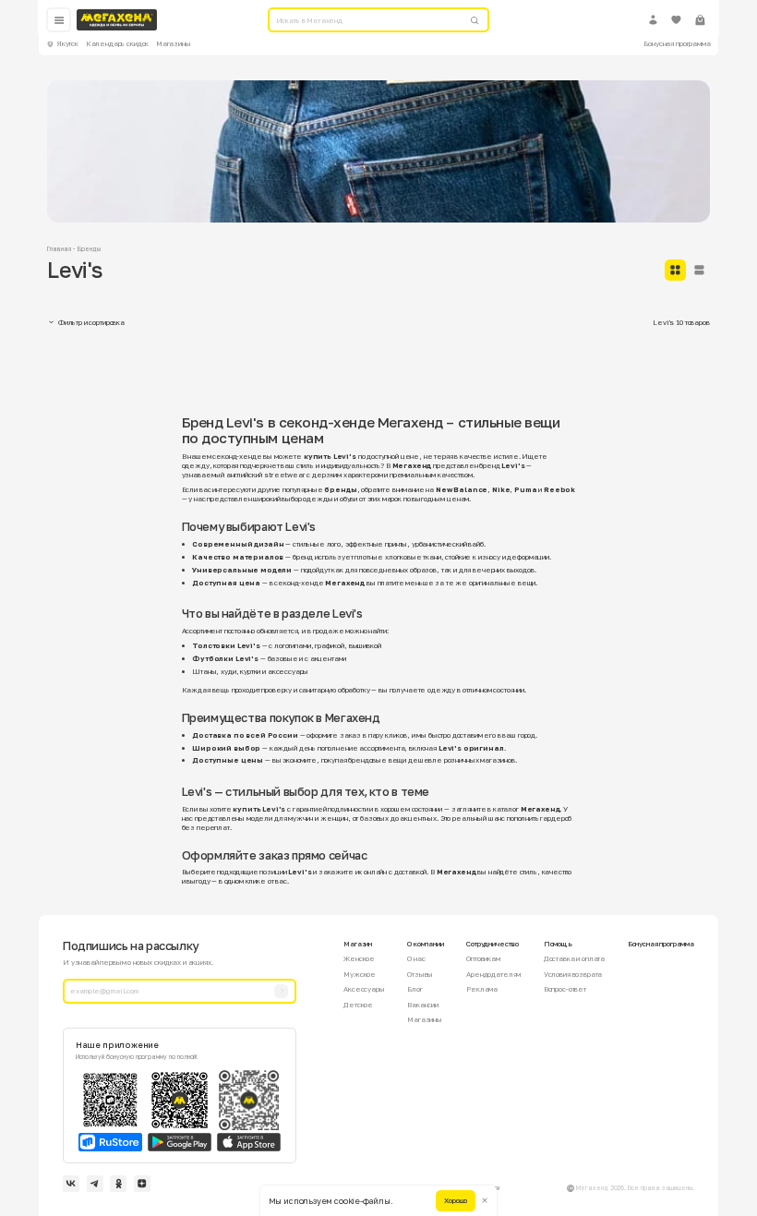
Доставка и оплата (574, 958)
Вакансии (423, 1004)
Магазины (173, 43)
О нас (416, 958)
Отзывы (420, 974)
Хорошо (455, 1200)
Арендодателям (493, 974)
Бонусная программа (676, 43)
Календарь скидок (118, 43)
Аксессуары (363, 988)
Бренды (89, 249)
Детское (358, 1004)
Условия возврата (573, 974)
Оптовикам (483, 958)
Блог (414, 988)
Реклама (482, 988)
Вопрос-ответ (565, 988)
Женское (359, 958)
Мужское (359, 974)
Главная (59, 249)
